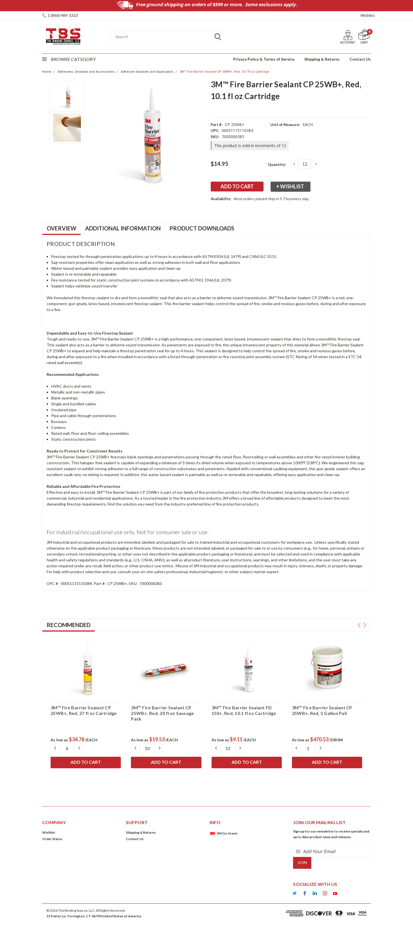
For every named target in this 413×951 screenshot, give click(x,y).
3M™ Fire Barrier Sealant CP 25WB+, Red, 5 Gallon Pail (322, 710)
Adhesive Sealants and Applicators (147, 72)
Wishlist (367, 15)
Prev (359, 625)
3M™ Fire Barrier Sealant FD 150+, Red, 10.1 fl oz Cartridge (244, 710)
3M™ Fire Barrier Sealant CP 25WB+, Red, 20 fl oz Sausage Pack (162, 713)
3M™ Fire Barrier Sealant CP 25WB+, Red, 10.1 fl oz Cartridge (224, 72)
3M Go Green (227, 833)
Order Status (52, 839)
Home (46, 72)
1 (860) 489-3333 (63, 15)
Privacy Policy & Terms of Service (263, 59)
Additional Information (123, 228)
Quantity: (277, 164)
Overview (61, 228)
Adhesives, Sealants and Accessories (86, 72)
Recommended (68, 624)
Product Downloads (201, 228)
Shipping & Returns (322, 59)
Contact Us (360, 59)
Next (365, 625)
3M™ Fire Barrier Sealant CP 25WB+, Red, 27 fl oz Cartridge (84, 710)
